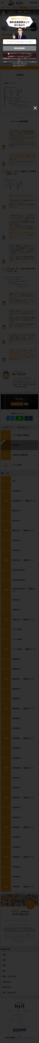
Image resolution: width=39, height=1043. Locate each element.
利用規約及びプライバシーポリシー (13, 58)
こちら (14, 65)
